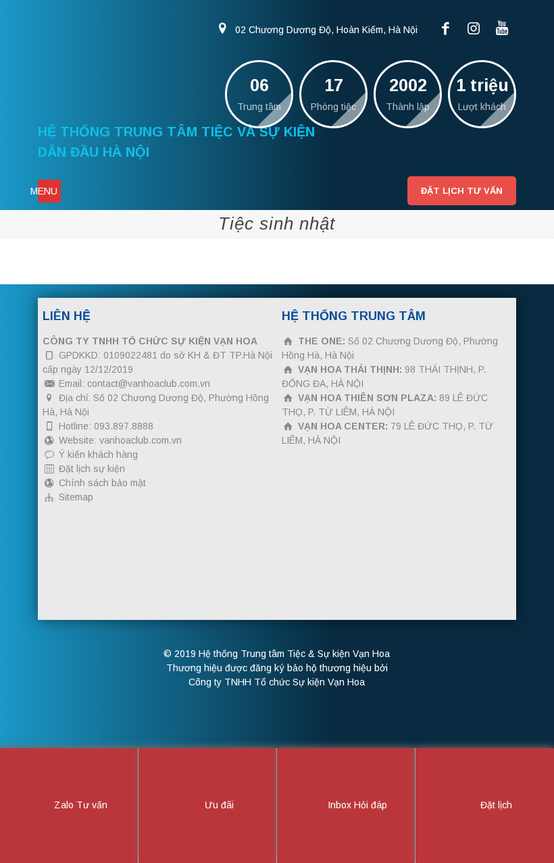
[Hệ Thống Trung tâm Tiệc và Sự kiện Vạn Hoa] (139, 61)
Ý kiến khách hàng (98, 454)
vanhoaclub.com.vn (140, 440)
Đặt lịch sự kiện (92, 468)
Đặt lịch (495, 805)
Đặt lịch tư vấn (462, 191)
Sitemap (76, 497)
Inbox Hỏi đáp (356, 805)
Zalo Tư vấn (79, 805)
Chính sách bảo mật (102, 482)
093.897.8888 (123, 426)
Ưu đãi (218, 805)
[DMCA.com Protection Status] (144, 602)
